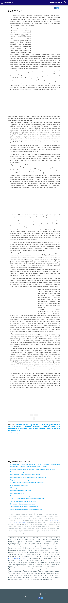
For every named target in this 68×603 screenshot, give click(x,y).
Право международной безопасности (47, 529)
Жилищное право (52, 546)
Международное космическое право (20, 516)
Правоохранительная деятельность (41, 567)
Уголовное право (52, 573)
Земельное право (14, 548)
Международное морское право (47, 516)
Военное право (29, 544)
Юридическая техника (30, 579)
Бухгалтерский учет (15, 544)
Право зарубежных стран (25, 565)
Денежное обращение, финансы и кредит (23, 546)
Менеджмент (33, 558)
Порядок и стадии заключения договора (22, 496)
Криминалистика (14, 556)
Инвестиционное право (49, 548)
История (55, 550)
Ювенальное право (15, 579)
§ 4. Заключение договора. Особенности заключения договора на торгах (32, 469)
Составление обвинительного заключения (23, 504)
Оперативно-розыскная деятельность (41, 562)
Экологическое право (41, 577)
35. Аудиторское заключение (19, 485)
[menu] (2, 3)
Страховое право (52, 569)
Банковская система (32, 542)
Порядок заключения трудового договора (23, 501)
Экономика (55, 577)
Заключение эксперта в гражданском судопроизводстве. (28, 477)
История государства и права (18, 552)
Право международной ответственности (21, 531)
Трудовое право (14, 573)
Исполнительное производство (39, 550)
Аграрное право (29, 537)
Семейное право (38, 569)
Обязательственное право (17, 562)
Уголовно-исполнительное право (33, 573)
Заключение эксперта (17, 493)
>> (66, 4)
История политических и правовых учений (45, 552)
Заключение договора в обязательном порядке (25, 474)
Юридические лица (45, 579)
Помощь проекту (56, 2)
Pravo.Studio (8, 3)
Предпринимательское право (18, 569)
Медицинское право (51, 556)
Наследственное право (36, 560)
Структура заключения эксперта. (20, 480)
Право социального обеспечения (47, 565)
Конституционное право (32, 554)
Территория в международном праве (43, 533)
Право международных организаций (19, 533)
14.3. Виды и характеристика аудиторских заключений (27, 482)
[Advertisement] (46, 39)
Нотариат (53, 560)
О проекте (27, 594)
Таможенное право (30, 571)
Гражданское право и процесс (48, 544)
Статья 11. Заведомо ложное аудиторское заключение (27, 498)
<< (63, 4)
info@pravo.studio (43, 594)
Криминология (27, 556)
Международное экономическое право (34, 524)
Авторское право (15, 537)
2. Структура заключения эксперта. (21, 488)
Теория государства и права (48, 571)
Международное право (16, 558)
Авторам (27, 597)
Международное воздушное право (21, 514)
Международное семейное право (37, 522)
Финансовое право (40, 575)
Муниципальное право (49, 558)
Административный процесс (25, 539)
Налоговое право (15, 560)
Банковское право (51, 542)
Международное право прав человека (35, 520)
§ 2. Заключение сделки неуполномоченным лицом (26, 509)
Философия (28, 575)
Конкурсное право (15, 554)
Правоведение (13, 567)
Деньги (42, 546)
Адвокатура (40, 537)
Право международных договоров (47, 531)
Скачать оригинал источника (20, 433)
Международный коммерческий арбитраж (38, 526)
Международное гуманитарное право (46, 514)
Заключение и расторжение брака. (21, 490)
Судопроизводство (15, 571)
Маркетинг (38, 556)
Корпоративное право (51, 554)
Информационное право (17, 550)
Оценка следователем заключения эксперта (24, 506)
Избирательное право (31, 548)
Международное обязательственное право (22, 518)
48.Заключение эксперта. (18, 472)
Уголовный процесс (15, 575)
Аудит (19, 542)
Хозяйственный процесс (23, 577)
